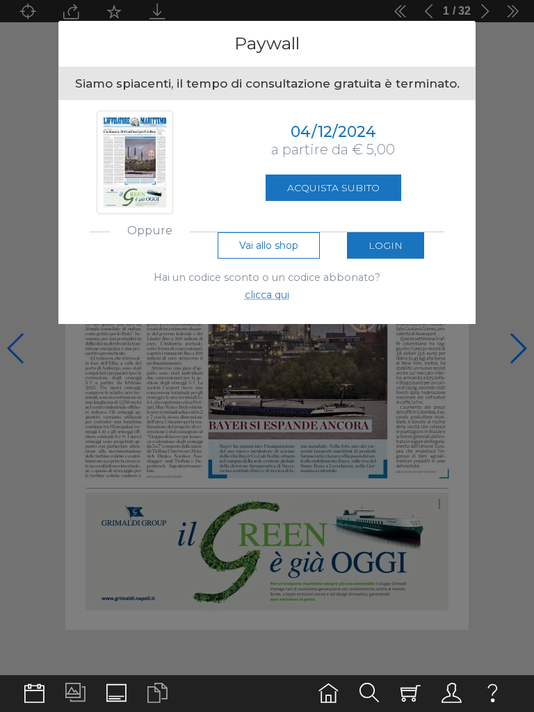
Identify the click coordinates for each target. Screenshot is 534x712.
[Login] (452, 694)
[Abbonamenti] (411, 694)
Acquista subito (333, 187)
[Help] (493, 694)
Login (386, 245)
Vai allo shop (268, 245)
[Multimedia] (75, 694)
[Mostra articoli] (157, 694)
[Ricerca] (370, 694)
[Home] (329, 694)
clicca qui (267, 295)
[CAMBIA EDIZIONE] (34, 694)
